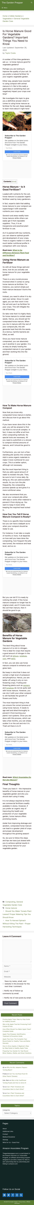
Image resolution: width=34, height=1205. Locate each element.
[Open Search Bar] (31, 2)
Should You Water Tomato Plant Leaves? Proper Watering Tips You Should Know (17, 914)
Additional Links (8, 1131)
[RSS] (21, 1195)
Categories (6, 1110)
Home (5, 16)
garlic (13, 659)
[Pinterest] (4, 1195)
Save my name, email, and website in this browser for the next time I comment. (17, 983)
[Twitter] (8, 1195)
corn (4, 659)
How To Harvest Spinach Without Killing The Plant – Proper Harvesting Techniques (17, 923)
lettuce (15, 656)
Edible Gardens (16, 16)
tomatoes (10, 688)
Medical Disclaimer (9, 1137)
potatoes (23, 656)
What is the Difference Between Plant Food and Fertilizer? (16, 252)
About (5, 1128)
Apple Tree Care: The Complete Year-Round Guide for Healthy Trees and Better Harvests (16, 1041)
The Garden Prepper (12, 2)
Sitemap (5, 1140)
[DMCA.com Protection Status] (17, 1183)
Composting (10, 902)
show (14, 181)
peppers (26, 685)
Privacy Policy (22, 1201)
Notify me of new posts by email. (17, 998)
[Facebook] (12, 1195)
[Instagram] (17, 1195)
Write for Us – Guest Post (11, 1142)
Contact (5, 1134)
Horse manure (11, 908)
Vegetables (7, 19)
